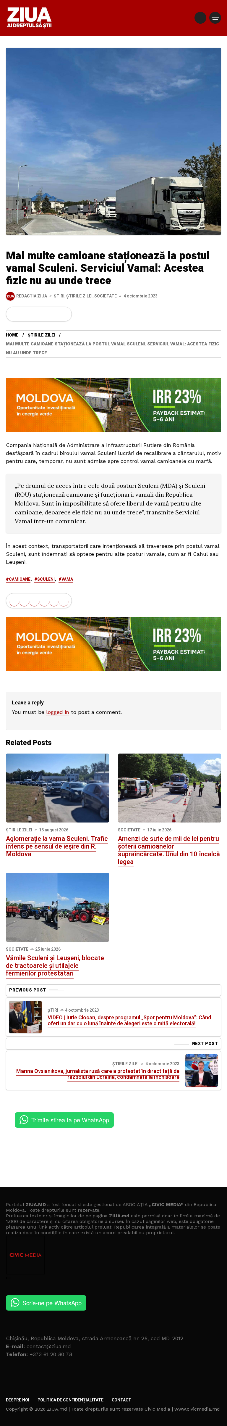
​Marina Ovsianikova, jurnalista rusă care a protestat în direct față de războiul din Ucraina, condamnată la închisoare (97, 1074)
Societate (105, 296)
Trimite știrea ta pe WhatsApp (70, 1120)
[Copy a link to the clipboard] (64, 314)
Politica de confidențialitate (70, 1400)
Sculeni (46, 579)
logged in (57, 712)
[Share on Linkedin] (44, 314)
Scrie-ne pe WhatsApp (52, 1302)
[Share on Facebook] (14, 314)
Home (12, 335)
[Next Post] (201, 1070)
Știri (59, 296)
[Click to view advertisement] (113, 404)
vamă (67, 579)
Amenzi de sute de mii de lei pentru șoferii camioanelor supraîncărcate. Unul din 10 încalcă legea (169, 850)
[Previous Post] (25, 1017)
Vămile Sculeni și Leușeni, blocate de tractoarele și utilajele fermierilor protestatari (55, 965)
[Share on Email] (54, 314)
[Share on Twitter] (24, 314)
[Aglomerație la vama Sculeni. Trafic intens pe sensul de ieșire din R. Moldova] (57, 787)
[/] (200, 18)
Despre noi (17, 1400)
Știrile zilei (79, 296)
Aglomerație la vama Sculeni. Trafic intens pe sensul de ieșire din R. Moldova (57, 846)
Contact (121, 1400)
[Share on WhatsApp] (34, 314)
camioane (19, 579)
